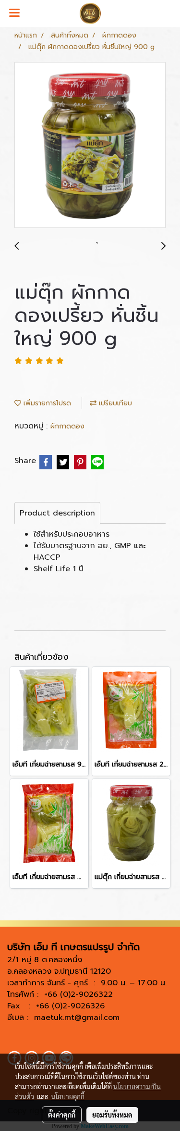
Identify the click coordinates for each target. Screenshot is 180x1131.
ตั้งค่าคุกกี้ (61, 1114)
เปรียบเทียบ (114, 403)
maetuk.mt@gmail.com (77, 1017)
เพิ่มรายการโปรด (46, 403)
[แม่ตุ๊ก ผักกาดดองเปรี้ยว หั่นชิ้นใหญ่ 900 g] (90, 145)
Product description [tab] (57, 513)
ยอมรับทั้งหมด (112, 1114)
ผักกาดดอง (67, 426)
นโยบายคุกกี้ (67, 1096)
